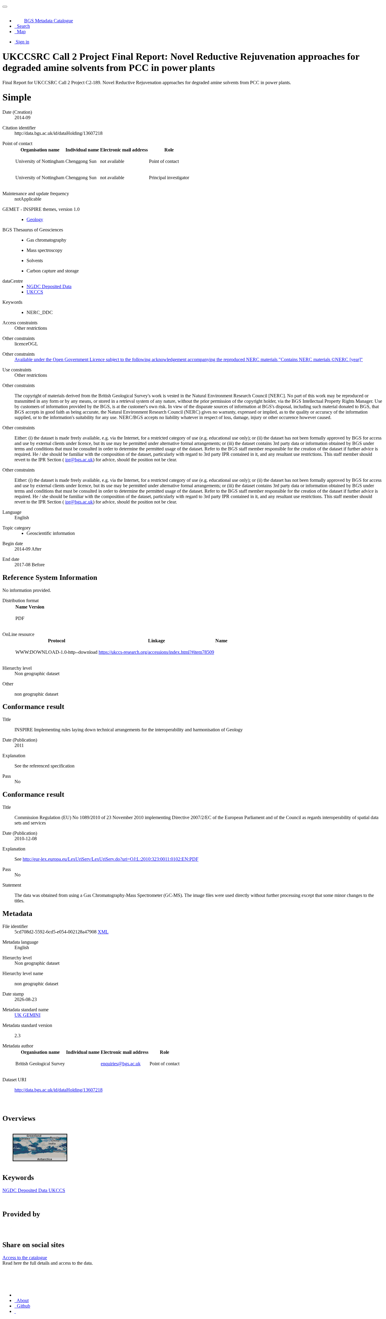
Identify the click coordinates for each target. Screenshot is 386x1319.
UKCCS (35, 291)
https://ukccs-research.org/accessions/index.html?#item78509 (156, 652)
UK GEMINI (27, 1015)
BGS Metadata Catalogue (48, 20)
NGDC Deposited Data (49, 286)
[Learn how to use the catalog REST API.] (15, 1311)
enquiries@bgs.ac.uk (121, 1063)
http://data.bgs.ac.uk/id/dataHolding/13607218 (58, 1089)
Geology (35, 219)
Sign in (22, 41)
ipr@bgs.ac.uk (79, 459)
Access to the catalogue (24, 1257)
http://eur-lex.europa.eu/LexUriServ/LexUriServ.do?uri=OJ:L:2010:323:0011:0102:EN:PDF (110, 859)
